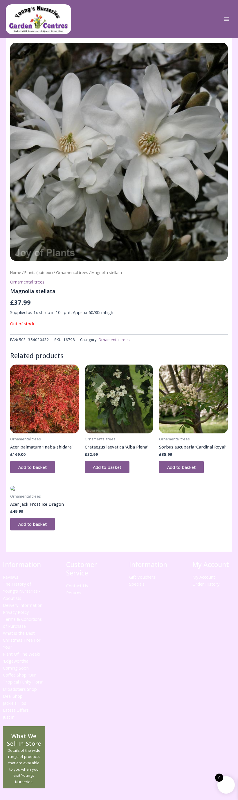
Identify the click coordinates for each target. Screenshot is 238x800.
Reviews (10, 577)
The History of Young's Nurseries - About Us (22, 591)
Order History (205, 584)
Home (15, 272)
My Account (203, 577)
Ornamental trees (72, 272)
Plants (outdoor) (38, 272)
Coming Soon (16, 668)
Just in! (9, 717)
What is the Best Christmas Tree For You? (22, 640)
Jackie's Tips (14, 703)
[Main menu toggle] (226, 19)
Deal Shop (13, 696)
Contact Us (77, 586)
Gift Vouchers (142, 577)
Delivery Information (22, 605)
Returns (73, 592)
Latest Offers (16, 710)
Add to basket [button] (32, 467)
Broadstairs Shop (20, 689)
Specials (137, 584)
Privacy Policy (16, 612)
